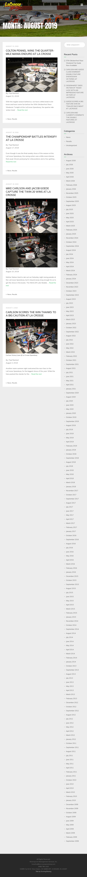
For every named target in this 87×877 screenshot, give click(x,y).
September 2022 (72, 332)
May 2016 (70, 556)
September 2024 (72, 246)
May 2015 (70, 601)
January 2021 (71, 389)
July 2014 (69, 637)
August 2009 (71, 817)
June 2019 (70, 434)
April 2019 (70, 442)
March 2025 (70, 226)
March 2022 (70, 352)
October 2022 (71, 328)
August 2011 (71, 751)
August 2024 (71, 250)
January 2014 (71, 662)
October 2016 (71, 535)
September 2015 (72, 584)
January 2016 (71, 572)
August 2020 (71, 397)
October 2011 (71, 743)
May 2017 (70, 515)
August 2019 (71, 425)
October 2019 (71, 417)
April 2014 (70, 650)
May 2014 (70, 645)
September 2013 (72, 670)
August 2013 (71, 674)
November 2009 (72, 808)
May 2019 (70, 438)
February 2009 (71, 837)
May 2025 (70, 218)
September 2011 (72, 747)
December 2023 (72, 283)
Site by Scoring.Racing (43, 871)
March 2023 (70, 319)
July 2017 (69, 507)
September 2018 (72, 458)
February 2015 (71, 613)
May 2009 (70, 825)
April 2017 (70, 519)
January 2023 (71, 324)
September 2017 (72, 499)
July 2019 (69, 429)
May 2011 (70, 764)
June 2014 (70, 641)
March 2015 (70, 609)
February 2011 (71, 772)
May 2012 (70, 727)
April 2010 (70, 788)
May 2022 (70, 348)
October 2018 (71, 454)
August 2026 (71, 161)
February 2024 (71, 275)
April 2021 (70, 385)
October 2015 (71, 580)
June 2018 (70, 470)
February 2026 (71, 185)
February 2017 (71, 527)
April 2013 (70, 690)
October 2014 (71, 625)
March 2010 (70, 792)
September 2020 (72, 393)
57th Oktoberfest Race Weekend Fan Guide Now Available (74, 63)
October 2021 (71, 360)
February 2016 (71, 568)
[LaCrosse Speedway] (13, 10)
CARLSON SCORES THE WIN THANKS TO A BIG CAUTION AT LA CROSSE (31, 314)
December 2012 (72, 702)
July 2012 (69, 719)
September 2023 (72, 295)
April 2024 (70, 266)
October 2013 (71, 666)
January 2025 (71, 234)
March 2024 (70, 271)
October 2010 (71, 780)
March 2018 (70, 482)
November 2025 (72, 193)
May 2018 (70, 474)
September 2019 (72, 421)
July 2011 (69, 756)
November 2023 (72, 287)
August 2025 (71, 205)
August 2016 (71, 544)
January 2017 (71, 531)
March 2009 (70, 833)
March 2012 (70, 735)
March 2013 (70, 694)
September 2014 (72, 629)
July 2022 (69, 340)
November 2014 (72, 621)
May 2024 (70, 262)
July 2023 (69, 303)
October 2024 (71, 242)
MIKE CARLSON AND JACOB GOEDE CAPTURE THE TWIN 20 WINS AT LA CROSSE (28, 191)
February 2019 (71, 446)
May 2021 (70, 381)
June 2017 (70, 511)
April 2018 (70, 478)
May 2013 (70, 686)
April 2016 (70, 560)
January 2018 (71, 487)
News (9, 119)
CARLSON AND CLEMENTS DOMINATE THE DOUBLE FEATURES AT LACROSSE (75, 117)
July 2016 (69, 548)
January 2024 (71, 279)
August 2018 (71, 462)
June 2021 (70, 376)
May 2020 (70, 409)
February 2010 (71, 796)
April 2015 (70, 605)
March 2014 (70, 654)
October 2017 (71, 495)
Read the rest (22, 110)
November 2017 (72, 491)
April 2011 (70, 768)
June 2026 (70, 169)
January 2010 (71, 800)
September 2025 (72, 201)
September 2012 (72, 711)
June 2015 (70, 597)
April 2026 (70, 177)
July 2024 (69, 254)
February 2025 (71, 230)
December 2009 (72, 804)
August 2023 (71, 299)
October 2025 (71, 197)
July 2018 (69, 466)
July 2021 (69, 372)
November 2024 (72, 238)
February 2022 (71, 356)
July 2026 (69, 165)
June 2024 (70, 258)
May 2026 (70, 173)
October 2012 (71, 707)
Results (14, 119)
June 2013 (70, 682)
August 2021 (71, 368)
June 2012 (70, 723)
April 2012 (70, 731)
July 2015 (69, 593)
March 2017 (70, 523)
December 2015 (72, 576)
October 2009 (71, 813)
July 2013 (69, 678)
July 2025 (69, 209)
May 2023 (70, 311)
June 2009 (70, 821)
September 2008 (72, 841)
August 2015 (71, 588)
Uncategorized (71, 145)
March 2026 (70, 181)
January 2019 (71, 450)
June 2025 (70, 213)
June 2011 (70, 760)
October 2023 (71, 291)
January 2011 (71, 776)
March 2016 (70, 564)
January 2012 (71, 739)
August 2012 (71, 715)
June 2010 (70, 784)
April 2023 (70, 315)
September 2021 (72, 364)
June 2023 (70, 307)
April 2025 (70, 222)
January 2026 (71, 189)
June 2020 (70, 405)
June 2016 (70, 552)
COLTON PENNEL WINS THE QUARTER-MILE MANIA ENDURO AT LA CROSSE (30, 52)
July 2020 (69, 401)
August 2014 (71, 633)
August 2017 (71, 503)
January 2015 (71, 617)
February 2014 (71, 658)
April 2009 (70, 829)
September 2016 (72, 539)
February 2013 (71, 698)
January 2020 (71, 413)
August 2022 (71, 336)
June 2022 (70, 344)
